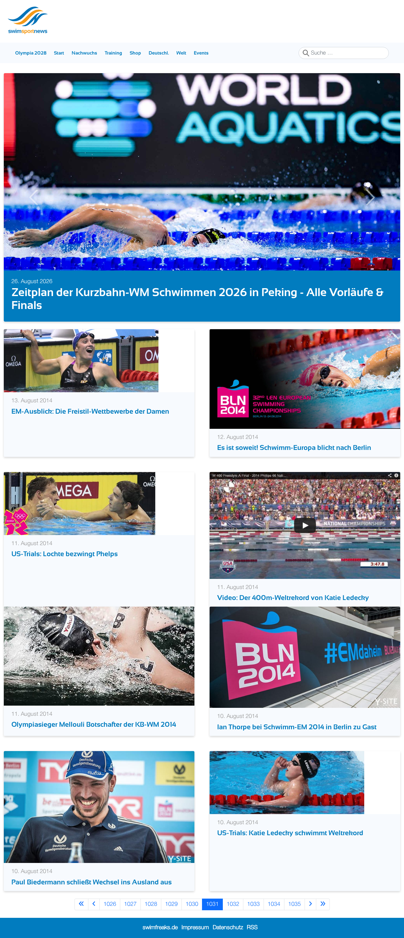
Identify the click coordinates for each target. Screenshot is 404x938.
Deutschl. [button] (159, 52)
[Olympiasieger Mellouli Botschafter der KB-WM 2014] (99, 655)
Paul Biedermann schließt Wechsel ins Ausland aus (91, 882)
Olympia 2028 (30, 52)
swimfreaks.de (160, 927)
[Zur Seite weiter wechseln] (310, 904)
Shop (135, 52)
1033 (253, 904)
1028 (151, 904)
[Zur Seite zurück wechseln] (94, 904)
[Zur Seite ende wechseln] (323, 904)
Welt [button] (181, 52)
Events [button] (201, 52)
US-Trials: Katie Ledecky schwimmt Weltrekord (290, 833)
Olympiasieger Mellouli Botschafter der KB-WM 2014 (93, 724)
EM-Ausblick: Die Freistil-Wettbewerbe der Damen (90, 411)
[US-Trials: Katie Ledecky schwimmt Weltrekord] (287, 782)
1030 (192, 904)
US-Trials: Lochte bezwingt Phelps (64, 554)
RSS (252, 927)
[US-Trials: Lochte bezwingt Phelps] (79, 503)
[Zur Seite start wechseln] (81, 904)
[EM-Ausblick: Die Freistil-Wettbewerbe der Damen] (81, 360)
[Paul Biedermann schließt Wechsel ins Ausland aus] (99, 806)
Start (59, 52)
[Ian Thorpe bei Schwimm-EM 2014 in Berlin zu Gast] (305, 657)
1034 (274, 904)
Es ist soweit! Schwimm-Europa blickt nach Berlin (294, 448)
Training (113, 52)
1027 (130, 904)
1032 (233, 904)
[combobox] (344, 53)
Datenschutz (228, 927)
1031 (212, 904)
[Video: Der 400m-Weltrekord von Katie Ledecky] (305, 525)
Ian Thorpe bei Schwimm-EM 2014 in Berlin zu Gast (297, 727)
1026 (110, 904)
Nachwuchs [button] (84, 52)
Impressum (195, 927)
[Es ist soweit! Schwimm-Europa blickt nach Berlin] (305, 379)
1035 (294, 904)
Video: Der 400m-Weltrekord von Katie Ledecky (293, 598)
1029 (171, 904)
